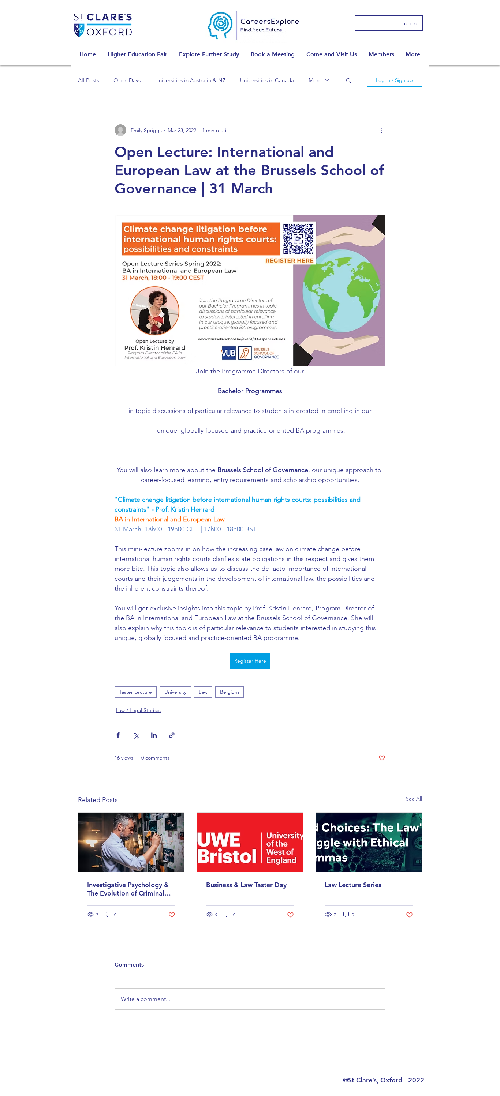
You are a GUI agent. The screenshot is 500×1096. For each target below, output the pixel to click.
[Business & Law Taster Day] (250, 842)
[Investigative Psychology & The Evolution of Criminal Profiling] (131, 842)
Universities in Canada (267, 80)
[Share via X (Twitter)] (136, 735)
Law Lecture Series (353, 885)
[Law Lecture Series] (369, 842)
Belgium (229, 692)
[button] (137, 54)
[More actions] (381, 130)
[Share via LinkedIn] (153, 735)
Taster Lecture (135, 692)
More (315, 80)
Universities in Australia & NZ (190, 80)
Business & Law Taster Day (246, 885)
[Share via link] (171, 735)
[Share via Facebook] (118, 735)
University (175, 692)
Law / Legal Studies (138, 710)
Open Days (127, 80)
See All (414, 798)
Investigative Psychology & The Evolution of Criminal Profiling (128, 889)
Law (203, 692)
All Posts (88, 80)
